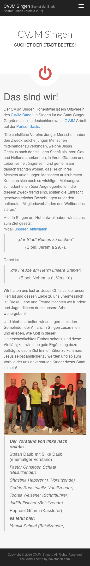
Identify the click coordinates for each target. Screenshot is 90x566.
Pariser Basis (27, 126)
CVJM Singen (29, 8)
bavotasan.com (59, 558)
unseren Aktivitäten (31, 229)
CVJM (70, 120)
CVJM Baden (22, 115)
